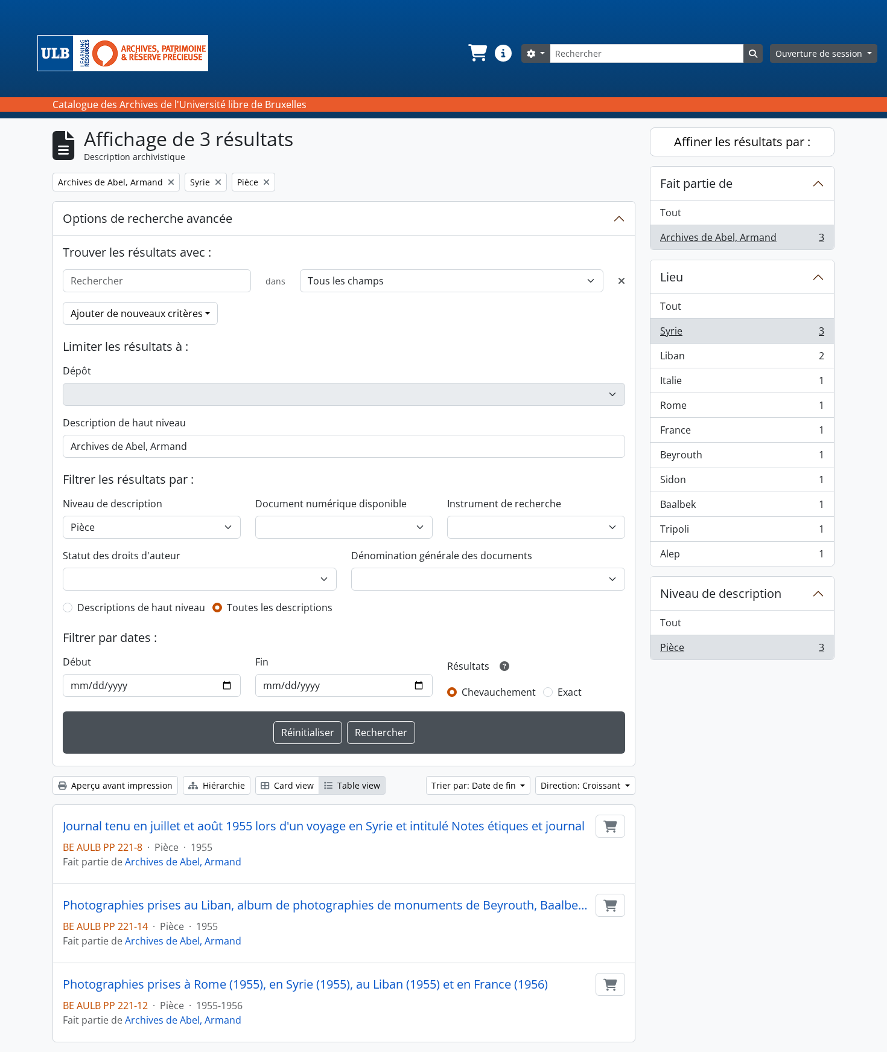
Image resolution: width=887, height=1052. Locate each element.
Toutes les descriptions (279, 607)
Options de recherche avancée (147, 218)
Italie (742, 383)
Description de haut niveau (124, 422)
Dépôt (77, 370)
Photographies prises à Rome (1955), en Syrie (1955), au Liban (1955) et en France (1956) (305, 984)
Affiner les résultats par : (742, 141)
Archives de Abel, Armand (183, 861)
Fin (262, 662)
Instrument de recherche (504, 503)
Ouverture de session (820, 53)
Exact (570, 692)
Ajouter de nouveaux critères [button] (137, 313)
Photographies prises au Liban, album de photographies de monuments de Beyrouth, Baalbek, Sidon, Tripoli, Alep (327, 905)
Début (77, 662)
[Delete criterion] (621, 281)
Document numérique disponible (331, 503)
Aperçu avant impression (121, 785)
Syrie (742, 334)
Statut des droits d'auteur (121, 555)
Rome (742, 408)
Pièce (742, 650)
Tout (670, 212)
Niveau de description (112, 503)
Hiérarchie (222, 785)
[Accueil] (127, 53)
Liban (742, 358)
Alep (742, 556)
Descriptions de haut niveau (141, 607)
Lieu (671, 277)
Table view (357, 785)
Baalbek (742, 507)
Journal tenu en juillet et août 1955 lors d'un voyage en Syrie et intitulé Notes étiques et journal (324, 826)
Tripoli (742, 532)
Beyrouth (742, 457)
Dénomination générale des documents (441, 555)
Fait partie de (696, 183)
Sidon (742, 482)
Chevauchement (499, 692)
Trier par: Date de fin (474, 785)
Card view (293, 785)
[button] (476, 53)
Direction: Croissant (582, 785)
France (742, 433)
